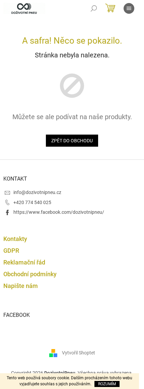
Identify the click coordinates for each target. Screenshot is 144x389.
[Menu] (129, 8)
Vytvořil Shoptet (78, 352)
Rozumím (107, 384)
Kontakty (15, 238)
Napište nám (20, 285)
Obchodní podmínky (30, 274)
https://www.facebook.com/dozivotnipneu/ (58, 212)
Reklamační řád (24, 262)
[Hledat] (93, 8)
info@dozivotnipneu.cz (37, 192)
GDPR (11, 250)
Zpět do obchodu (72, 140)
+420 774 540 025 (32, 202)
